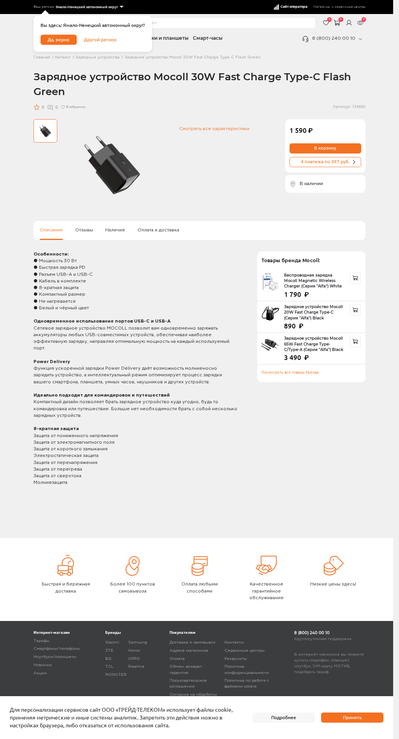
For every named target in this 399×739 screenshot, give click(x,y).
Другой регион (100, 39)
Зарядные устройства (97, 57)
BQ (108, 659)
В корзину (325, 147)
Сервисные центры (244, 651)
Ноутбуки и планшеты (161, 38)
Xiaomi (112, 642)
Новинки (43, 665)
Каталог (63, 57)
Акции (40, 673)
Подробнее (283, 717)
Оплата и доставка (158, 230)
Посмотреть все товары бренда (290, 372)
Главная (42, 57)
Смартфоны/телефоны (57, 649)
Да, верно (58, 39)
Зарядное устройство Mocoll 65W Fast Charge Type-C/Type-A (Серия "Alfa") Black (313, 344)
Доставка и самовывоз (192, 642)
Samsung (137, 642)
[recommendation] (355, 278)
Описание (51, 230)
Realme (136, 666)
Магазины (321, 7)
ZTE (109, 651)
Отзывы (84, 230)
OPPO (134, 659)
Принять (352, 717)
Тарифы (41, 641)
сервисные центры (350, 7)
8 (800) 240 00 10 (333, 39)
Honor (134, 651)
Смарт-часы (207, 38)
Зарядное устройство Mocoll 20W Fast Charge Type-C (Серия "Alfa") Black (313, 312)
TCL (109, 666)
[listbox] (89, 7)
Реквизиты (235, 659)
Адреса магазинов (188, 651)
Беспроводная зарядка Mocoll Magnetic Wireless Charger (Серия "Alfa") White (313, 281)
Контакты (234, 642)
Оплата (177, 659)
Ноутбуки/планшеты (55, 657)
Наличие (115, 230)
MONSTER (116, 675)
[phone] (360, 39)
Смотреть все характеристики (214, 129)
